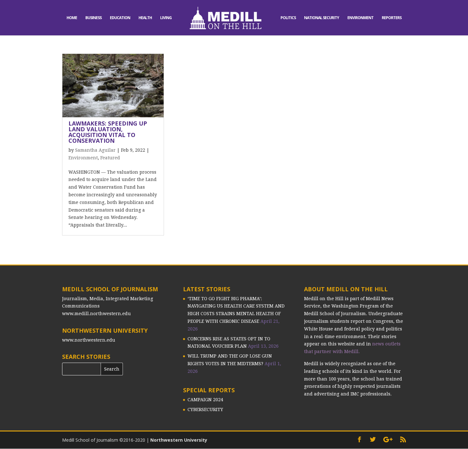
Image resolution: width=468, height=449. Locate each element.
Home (72, 18)
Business (93, 18)
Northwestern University (178, 440)
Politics (288, 18)
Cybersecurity (205, 409)
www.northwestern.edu (88, 340)
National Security (321, 18)
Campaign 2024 (205, 399)
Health (145, 18)
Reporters (391, 18)
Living (166, 18)
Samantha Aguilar (95, 150)
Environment (360, 18)
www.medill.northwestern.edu (96, 313)
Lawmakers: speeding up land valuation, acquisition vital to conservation (107, 131)
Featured (110, 157)
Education (120, 18)
